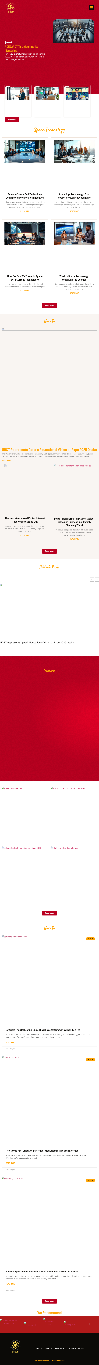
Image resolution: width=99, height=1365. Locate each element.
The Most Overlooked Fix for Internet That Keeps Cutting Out (25, 520)
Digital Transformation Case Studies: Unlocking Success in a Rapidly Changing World (74, 522)
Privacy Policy (60, 1348)
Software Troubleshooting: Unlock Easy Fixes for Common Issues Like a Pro (43, 1029)
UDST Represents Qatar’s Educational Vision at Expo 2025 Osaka (49, 449)
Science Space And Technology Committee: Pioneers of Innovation (25, 196)
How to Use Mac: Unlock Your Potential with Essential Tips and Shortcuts (42, 1150)
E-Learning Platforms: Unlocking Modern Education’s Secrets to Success (42, 1271)
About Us (38, 1348)
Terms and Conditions (76, 1348)
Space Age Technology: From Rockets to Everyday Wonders (74, 196)
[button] (91, 7)
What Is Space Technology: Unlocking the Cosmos (74, 277)
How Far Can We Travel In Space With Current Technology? (24, 277)
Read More (24, 211)
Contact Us (48, 1348)
